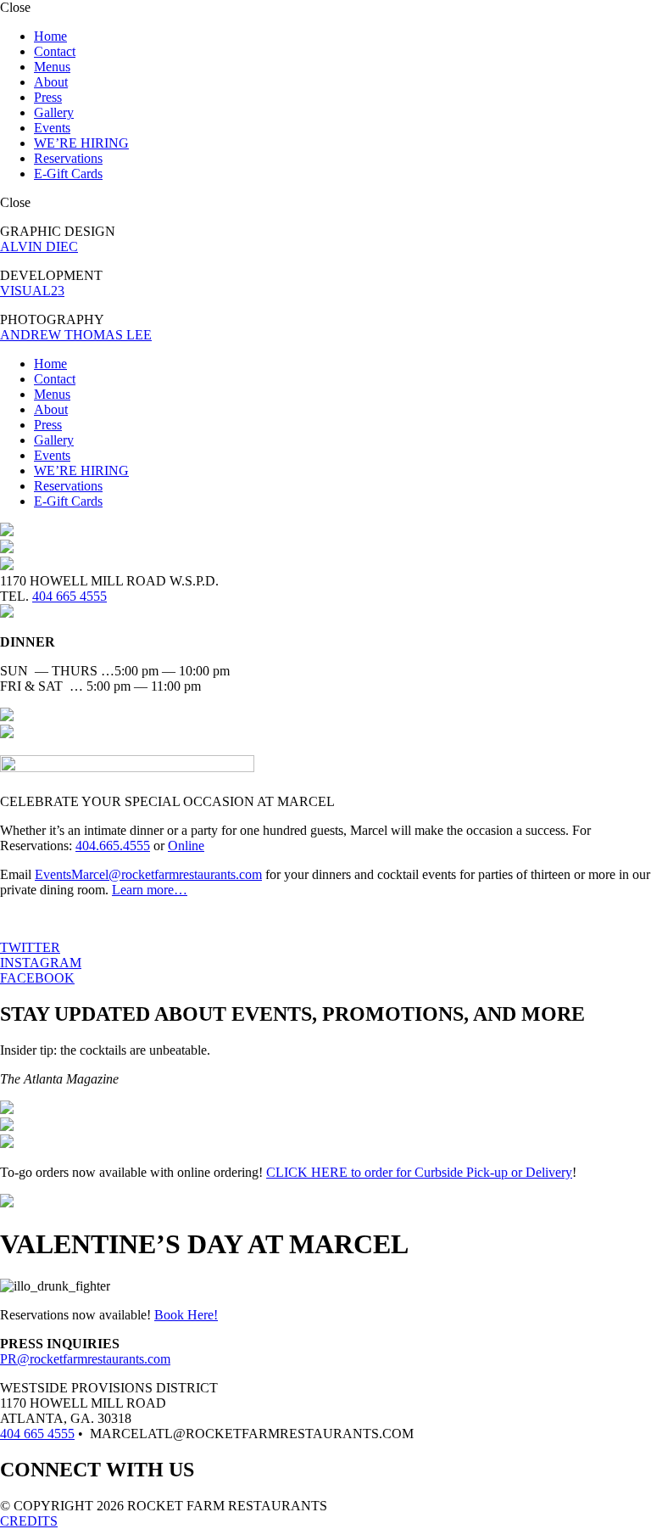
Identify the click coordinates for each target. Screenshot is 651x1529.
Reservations (68, 158)
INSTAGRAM (40, 962)
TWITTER (30, 947)
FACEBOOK (37, 978)
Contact (54, 51)
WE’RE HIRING (81, 143)
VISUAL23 (32, 290)
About (51, 82)
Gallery (54, 112)
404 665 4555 (69, 596)
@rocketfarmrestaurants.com (85, 1359)
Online (186, 845)
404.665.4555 (112, 845)
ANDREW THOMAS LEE (76, 335)
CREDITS (29, 1521)
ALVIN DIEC (39, 246)
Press (48, 97)
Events (52, 127)
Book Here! (186, 1315)
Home (50, 36)
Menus (52, 66)
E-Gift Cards (68, 173)
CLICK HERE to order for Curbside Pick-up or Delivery (419, 1172)
